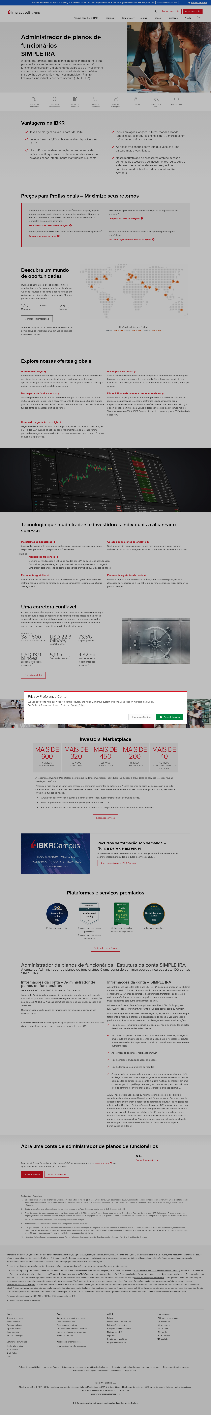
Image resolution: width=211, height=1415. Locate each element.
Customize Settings (141, 717)
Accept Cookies (171, 717)
